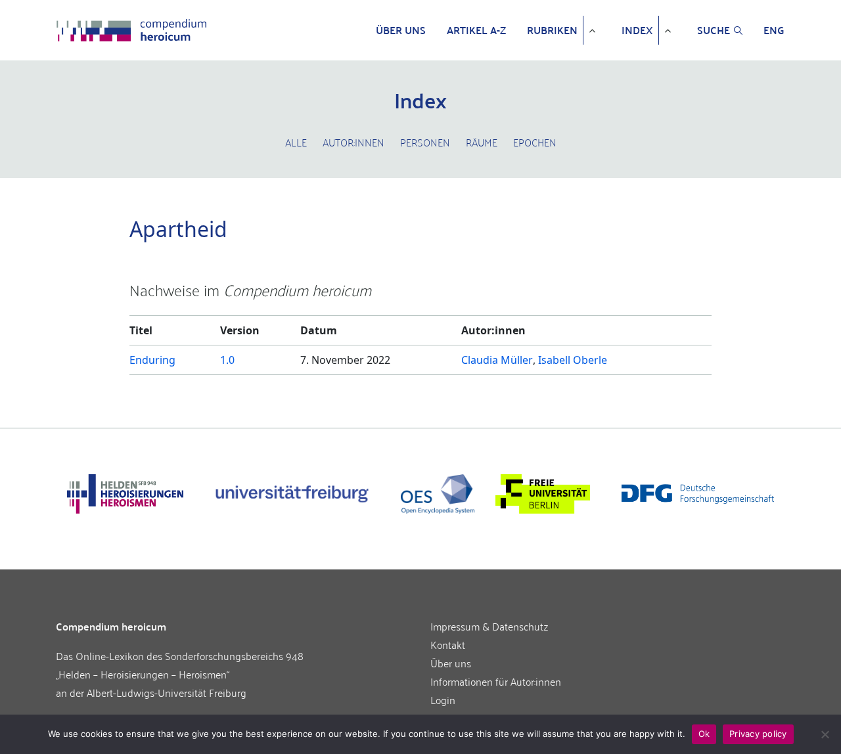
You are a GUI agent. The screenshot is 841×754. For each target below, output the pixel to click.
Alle (296, 142)
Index (637, 30)
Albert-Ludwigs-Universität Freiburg (166, 692)
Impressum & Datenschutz (489, 626)
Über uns (401, 30)
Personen (425, 142)
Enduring (152, 360)
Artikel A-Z (476, 30)
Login (442, 699)
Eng (773, 30)
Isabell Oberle (572, 360)
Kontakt (447, 644)
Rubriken (552, 30)
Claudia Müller (497, 360)
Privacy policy (758, 733)
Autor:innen (353, 142)
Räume (481, 142)
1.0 (227, 360)
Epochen (535, 142)
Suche (713, 30)
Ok (704, 733)
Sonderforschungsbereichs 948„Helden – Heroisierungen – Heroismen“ (180, 664)
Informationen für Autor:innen (495, 681)
